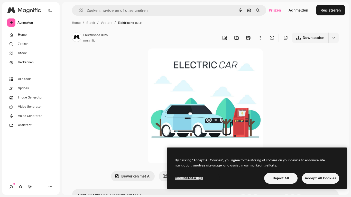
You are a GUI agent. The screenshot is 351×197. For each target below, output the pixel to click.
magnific (89, 40)
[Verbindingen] (11, 187)
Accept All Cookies (320, 178)
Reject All (281, 178)
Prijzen (275, 10)
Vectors (106, 23)
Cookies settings (189, 178)
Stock (90, 23)
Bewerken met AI (136, 176)
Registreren (330, 10)
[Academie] (20, 187)
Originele (181, 58)
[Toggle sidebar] (50, 10)
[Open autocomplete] (79, 10)
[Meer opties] (260, 38)
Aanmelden (298, 10)
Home (76, 23)
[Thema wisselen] (30, 187)
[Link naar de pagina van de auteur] (76, 38)
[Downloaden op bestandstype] (333, 38)
